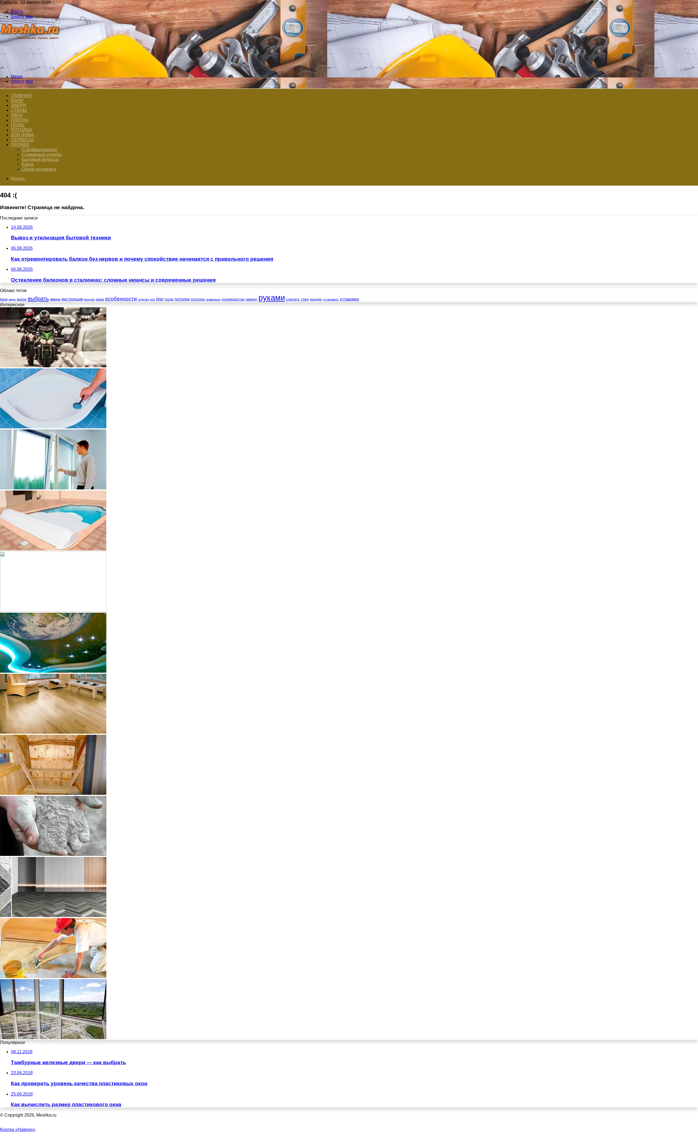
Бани (17, 100)
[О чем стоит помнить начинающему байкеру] (53, 365)
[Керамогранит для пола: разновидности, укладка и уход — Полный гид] (53, 915)
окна (100, 299)
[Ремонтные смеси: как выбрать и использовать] (53, 854)
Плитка (20, 120)
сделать (293, 299)
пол (160, 299)
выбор (22, 299)
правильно (213, 299)
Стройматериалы (39, 149)
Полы (17, 125)
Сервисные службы (42, 154)
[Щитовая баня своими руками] (53, 793)
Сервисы (22, 139)
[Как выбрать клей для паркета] (53, 976)
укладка (316, 299)
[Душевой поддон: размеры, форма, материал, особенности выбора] (53, 427)
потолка (181, 299)
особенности (121, 299)
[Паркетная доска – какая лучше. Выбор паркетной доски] (53, 732)
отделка (143, 299)
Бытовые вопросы (40, 159)
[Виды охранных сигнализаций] (53, 610)
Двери (18, 105)
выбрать (38, 299)
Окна (17, 115)
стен (305, 299)
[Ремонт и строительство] (30, 67)
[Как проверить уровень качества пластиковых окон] (53, 488)
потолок (198, 299)
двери (55, 299)
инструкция (72, 299)
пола (169, 299)
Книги (27, 164)
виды (12, 299)
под (152, 299)
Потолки (21, 130)
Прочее (20, 144)
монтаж (89, 299)
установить (331, 299)
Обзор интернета (39, 169)
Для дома (22, 135)
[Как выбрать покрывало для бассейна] (53, 549)
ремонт (251, 299)
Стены (19, 110)
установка (349, 299)
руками (271, 297)
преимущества (233, 299)
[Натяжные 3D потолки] (53, 671)
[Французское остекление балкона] (53, 1037)
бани (4, 299)
